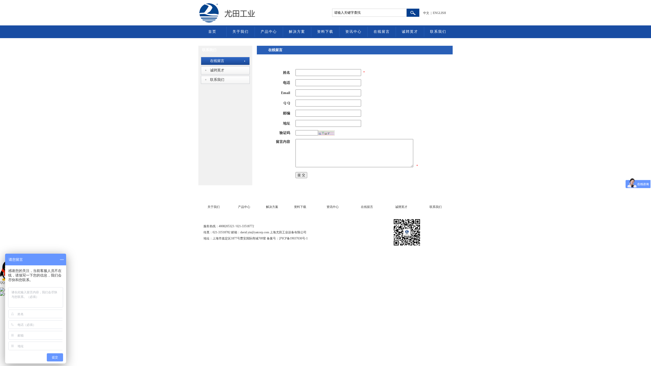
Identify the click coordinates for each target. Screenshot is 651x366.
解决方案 (297, 32)
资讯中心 (353, 32)
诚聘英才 (410, 32)
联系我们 (438, 32)
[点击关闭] (0, 258)
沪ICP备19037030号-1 (293, 238)
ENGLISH (439, 13)
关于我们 (240, 32)
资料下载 (325, 32)
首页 (212, 32)
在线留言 (382, 32)
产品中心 (269, 32)
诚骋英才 (401, 207)
